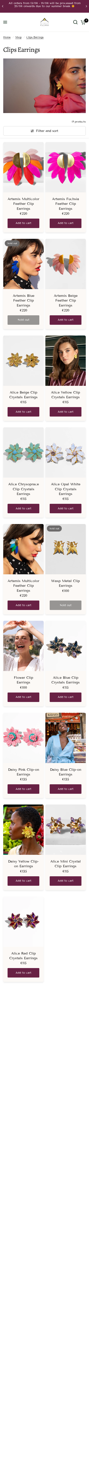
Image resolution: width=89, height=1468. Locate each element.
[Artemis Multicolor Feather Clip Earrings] (23, 167)
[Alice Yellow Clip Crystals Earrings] (65, 361)
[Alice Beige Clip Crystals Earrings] (23, 361)
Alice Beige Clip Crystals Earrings (23, 394)
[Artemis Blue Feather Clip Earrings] (23, 264)
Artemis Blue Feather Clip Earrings (23, 300)
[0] (82, 22)
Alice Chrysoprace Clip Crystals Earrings (23, 489)
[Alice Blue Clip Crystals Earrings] (65, 646)
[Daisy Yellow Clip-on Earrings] (23, 829)
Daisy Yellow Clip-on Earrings (23, 863)
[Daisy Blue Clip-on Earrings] (65, 738)
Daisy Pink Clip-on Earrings (23, 772)
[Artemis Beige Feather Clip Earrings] (65, 264)
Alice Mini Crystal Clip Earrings (65, 863)
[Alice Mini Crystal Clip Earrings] (65, 829)
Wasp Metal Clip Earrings (65, 583)
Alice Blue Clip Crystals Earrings (65, 680)
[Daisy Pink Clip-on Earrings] (23, 738)
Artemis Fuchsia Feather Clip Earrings (65, 204)
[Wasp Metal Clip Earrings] (65, 549)
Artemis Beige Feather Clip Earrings (66, 300)
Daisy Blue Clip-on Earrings (65, 772)
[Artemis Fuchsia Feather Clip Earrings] (65, 167)
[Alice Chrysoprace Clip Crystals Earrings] (23, 452)
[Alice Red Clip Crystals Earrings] (23, 921)
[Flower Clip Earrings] (23, 646)
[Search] (75, 22)
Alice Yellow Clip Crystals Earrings (65, 394)
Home (7, 37)
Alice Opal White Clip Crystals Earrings (65, 489)
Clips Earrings (35, 37)
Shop (18, 37)
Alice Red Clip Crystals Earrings (23, 955)
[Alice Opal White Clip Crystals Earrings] (65, 452)
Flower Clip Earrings (23, 680)
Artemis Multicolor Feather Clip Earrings (23, 204)
